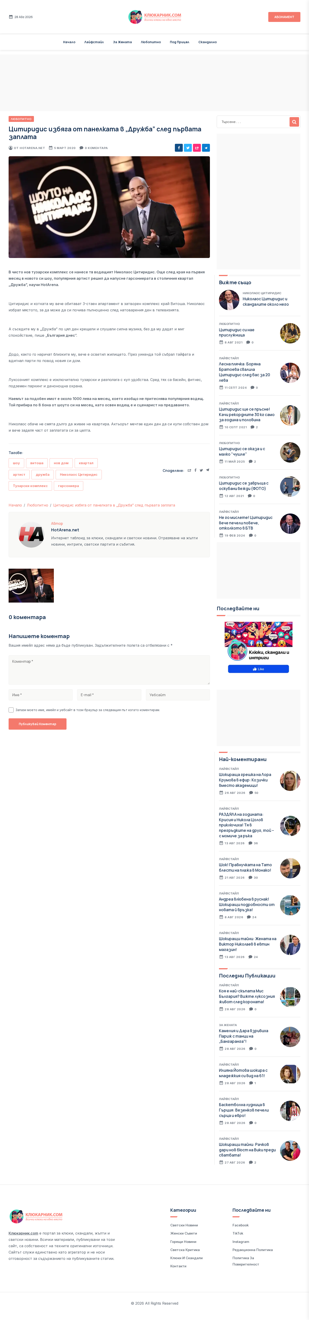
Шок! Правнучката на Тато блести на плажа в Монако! (245, 867)
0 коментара (96, 148)
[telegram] (206, 148)
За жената (122, 42)
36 (256, 843)
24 (254, 917)
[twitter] (188, 148)
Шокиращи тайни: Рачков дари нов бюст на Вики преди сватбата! (247, 1150)
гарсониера (68, 486)
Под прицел (179, 42)
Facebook (241, 1225)
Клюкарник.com (23, 1233)
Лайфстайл (94, 42)
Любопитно (151, 42)
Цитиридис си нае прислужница (236, 332)
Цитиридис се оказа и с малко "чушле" (242, 451)
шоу (16, 463)
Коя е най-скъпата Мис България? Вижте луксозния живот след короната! (247, 996)
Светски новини (184, 1225)
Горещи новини (183, 1242)
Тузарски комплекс (30, 486)
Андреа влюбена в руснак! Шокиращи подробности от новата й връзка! (247, 905)
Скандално (207, 42)
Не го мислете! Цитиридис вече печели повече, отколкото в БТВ (246, 523)
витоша (36, 463)
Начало (69, 42)
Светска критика (185, 1250)
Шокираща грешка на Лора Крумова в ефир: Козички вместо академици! (245, 780)
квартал (86, 463)
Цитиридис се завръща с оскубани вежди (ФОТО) (244, 485)
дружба (43, 474)
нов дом (61, 463)
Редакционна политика (253, 1250)
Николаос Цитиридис (78, 474)
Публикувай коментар (37, 724)
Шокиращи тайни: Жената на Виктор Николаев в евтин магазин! (247, 944)
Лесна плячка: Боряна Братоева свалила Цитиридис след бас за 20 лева (244, 372)
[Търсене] (294, 122)
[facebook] (179, 148)
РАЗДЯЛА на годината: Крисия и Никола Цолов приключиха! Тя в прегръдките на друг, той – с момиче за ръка (246, 825)
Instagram (241, 1242)
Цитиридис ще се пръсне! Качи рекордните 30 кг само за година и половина (247, 415)
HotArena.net (32, 148)
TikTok (238, 1233)
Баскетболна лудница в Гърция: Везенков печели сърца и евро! (244, 1110)
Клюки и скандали (186, 1258)
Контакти (178, 1266)
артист (19, 474)
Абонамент (284, 17)
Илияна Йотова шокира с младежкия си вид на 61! (243, 1073)
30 (256, 877)
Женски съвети (183, 1233)
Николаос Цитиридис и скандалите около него (266, 301)
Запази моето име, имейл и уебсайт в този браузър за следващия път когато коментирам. (88, 710)
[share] (197, 148)
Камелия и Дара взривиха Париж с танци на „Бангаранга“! (243, 1036)
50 (256, 793)
